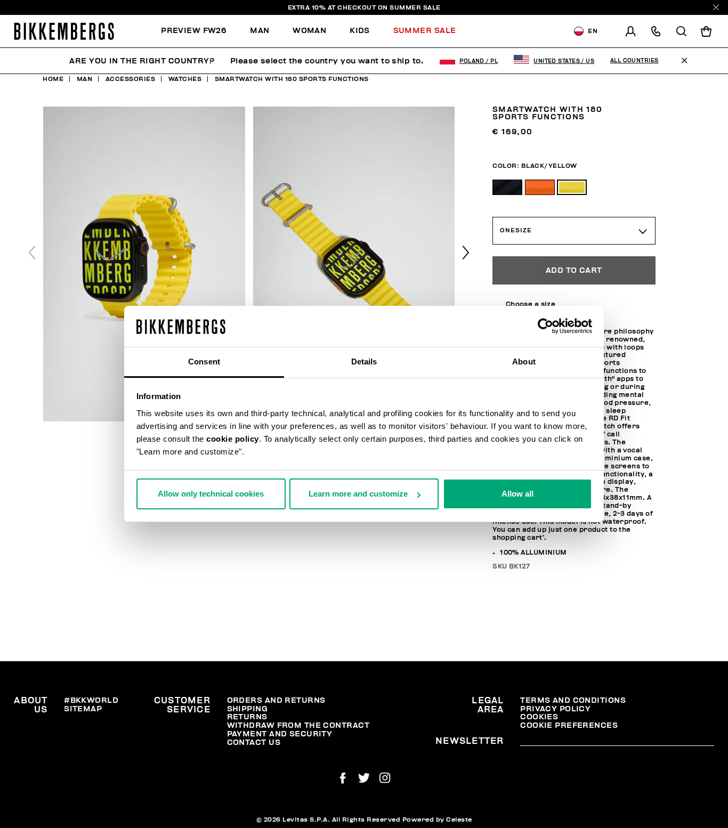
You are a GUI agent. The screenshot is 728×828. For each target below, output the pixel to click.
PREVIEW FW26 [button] (194, 31)
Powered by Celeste (437, 819)
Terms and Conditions (573, 700)
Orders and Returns (276, 700)
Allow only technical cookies (211, 493)
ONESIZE (515, 230)
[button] (465, 252)
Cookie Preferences (569, 725)
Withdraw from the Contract (298, 725)
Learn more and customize (358, 493)
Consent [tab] (204, 361)
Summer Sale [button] (424, 31)
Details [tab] (364, 361)
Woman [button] (309, 31)
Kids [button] (360, 31)
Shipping (247, 709)
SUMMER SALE (415, 7)
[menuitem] (199, 31)
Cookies (539, 717)
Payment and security (280, 734)
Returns (247, 717)
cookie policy (232, 438)
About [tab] (524, 361)
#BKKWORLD (91, 700)
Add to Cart (574, 270)
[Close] (716, 7)
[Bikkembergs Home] (64, 31)
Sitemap (83, 709)
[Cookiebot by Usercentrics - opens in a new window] (545, 327)
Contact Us (253, 742)
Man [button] (259, 31)
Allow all (517, 493)
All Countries (634, 60)
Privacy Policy (555, 709)
